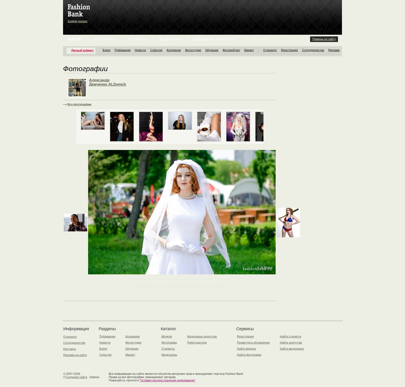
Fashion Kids (258, 39)
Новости (140, 50)
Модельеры (169, 39)
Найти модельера (292, 348)
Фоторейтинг (231, 50)
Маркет (249, 50)
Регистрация (289, 50)
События (156, 50)
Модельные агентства (213, 39)
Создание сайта (76, 377)
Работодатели (197, 342)
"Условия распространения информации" (167, 380)
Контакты (69, 349)
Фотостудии (193, 50)
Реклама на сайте (75, 355)
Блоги (106, 50)
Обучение (211, 50)
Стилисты (137, 39)
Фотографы (104, 39)
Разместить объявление (253, 342)
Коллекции (174, 50)
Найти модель (246, 348)
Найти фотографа (249, 354)
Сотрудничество (313, 50)
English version (77, 21)
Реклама (334, 50)
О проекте (270, 50)
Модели (74, 39)
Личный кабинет (82, 50)
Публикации (123, 50)
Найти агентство (291, 342)
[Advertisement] (203, 11)
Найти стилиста (290, 336)
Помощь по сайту (324, 39)
